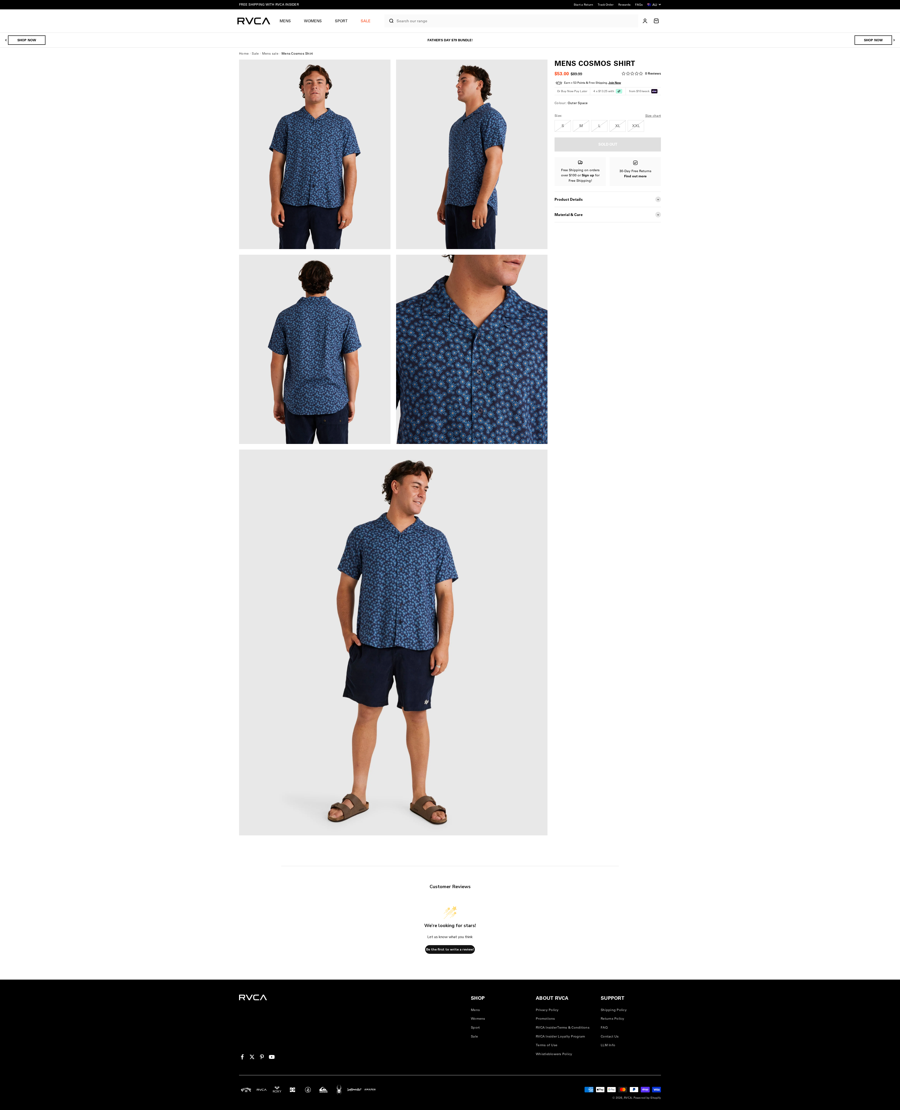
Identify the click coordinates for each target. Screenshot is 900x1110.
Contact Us (610, 1036)
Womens (313, 21)
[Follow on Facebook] (242, 1057)
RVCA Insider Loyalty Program (560, 1036)
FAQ (604, 1027)
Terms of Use (546, 1045)
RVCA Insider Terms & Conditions (562, 1027)
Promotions (545, 1018)
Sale (474, 1036)
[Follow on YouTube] (272, 1057)
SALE (366, 21)
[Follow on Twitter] (252, 1057)
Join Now (614, 83)
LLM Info (608, 1045)
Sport (341, 21)
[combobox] (516, 21)
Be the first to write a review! (450, 949)
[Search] (389, 21)
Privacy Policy (547, 1010)
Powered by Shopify (647, 1097)
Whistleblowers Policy (554, 1054)
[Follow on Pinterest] (262, 1057)
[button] (287, 21)
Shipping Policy (614, 1010)
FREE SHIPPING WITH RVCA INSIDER (269, 4)
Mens (285, 21)
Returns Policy (612, 1018)
